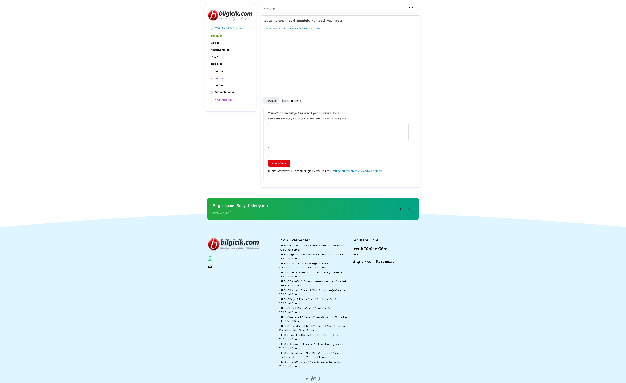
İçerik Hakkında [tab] (291, 100)
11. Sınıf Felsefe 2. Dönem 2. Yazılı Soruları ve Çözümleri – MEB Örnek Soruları (312, 247)
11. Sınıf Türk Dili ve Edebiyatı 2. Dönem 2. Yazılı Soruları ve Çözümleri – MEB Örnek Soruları (312, 328)
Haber (356, 254)
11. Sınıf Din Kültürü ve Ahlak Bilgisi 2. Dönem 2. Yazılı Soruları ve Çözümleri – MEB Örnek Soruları (308, 265)
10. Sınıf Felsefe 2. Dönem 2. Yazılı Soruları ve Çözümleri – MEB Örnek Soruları (312, 337)
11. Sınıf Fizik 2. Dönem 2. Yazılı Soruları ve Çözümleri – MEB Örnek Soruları (310, 310)
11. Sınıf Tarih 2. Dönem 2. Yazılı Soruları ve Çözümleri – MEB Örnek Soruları (310, 274)
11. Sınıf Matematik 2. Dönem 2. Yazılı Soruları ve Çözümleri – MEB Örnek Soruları (313, 319)
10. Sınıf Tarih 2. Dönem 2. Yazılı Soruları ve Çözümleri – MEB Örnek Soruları (311, 364)
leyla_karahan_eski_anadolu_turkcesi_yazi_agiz (293, 28)
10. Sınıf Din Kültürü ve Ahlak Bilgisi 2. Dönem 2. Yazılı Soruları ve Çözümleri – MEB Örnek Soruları (309, 355)
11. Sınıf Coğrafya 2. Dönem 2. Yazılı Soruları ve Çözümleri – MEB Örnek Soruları (312, 283)
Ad (269, 147)
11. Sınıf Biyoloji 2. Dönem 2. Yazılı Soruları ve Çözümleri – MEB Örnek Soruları (312, 292)
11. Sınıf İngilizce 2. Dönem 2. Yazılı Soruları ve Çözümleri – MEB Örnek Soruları (312, 256)
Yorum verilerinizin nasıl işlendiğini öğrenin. (357, 171)
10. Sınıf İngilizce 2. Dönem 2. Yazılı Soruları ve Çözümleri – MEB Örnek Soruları (312, 346)
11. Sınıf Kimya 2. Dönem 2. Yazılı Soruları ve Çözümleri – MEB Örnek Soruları (311, 301)
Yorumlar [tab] (271, 100)
